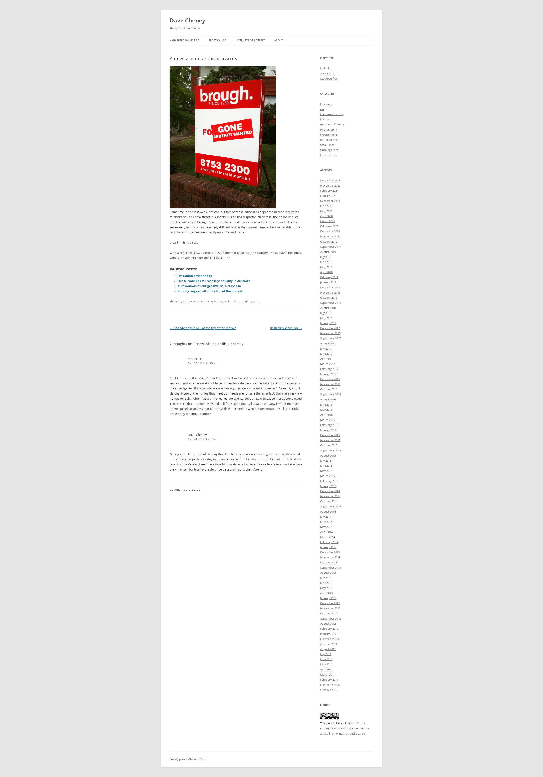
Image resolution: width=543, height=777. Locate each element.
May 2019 (326, 267)
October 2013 (328, 562)
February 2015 (329, 481)
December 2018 (330, 287)
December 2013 (330, 552)
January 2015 (328, 486)
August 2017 (328, 343)
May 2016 (326, 410)
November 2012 (330, 608)
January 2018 (328, 323)
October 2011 (328, 644)
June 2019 (326, 262)
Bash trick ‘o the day (286, 328)
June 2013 (326, 583)
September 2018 (330, 303)
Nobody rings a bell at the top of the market (209, 291)
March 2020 (327, 221)
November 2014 (330, 496)
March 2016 (327, 420)
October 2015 (328, 445)
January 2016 (328, 430)
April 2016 (326, 415)
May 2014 (326, 527)
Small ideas (327, 145)
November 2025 (330, 185)
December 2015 (330, 435)
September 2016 (330, 394)
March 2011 (327, 674)
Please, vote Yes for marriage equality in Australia (213, 281)
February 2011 (329, 679)
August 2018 (328, 308)
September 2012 (330, 618)
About (278, 40)
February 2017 (329, 369)
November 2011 (330, 639)
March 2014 (327, 537)
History (325, 119)
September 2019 (330, 247)
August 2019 (328, 252)
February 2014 (329, 542)
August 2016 (328, 399)
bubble (232, 301)
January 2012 (328, 634)
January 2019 (328, 282)
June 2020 (326, 206)
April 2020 (326, 216)
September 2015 (330, 450)
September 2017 (330, 338)
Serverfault (327, 73)
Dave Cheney (187, 20)
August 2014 (328, 511)
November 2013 (330, 557)
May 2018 (326, 318)
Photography (328, 129)
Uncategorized (329, 150)
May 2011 (326, 664)
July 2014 (325, 516)
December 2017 (330, 328)
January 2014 (328, 547)
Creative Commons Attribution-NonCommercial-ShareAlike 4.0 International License (345, 728)
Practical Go (217, 40)
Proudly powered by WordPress (188, 759)
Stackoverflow (329, 78)
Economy (207, 301)
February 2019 (329, 277)
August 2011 (328, 649)
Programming (329, 134)
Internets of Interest (250, 40)
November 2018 (330, 292)
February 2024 (329, 190)
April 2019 (326, 272)
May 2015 (326, 471)
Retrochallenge (329, 140)
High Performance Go (184, 40)
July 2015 (325, 460)
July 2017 (325, 348)
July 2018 (325, 313)
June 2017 (326, 353)
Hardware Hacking (332, 114)
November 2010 (330, 685)
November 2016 (330, 384)
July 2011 (325, 654)
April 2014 (326, 532)
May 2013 (326, 588)
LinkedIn (325, 68)
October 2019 (328, 241)
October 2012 (328, 613)
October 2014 (328, 501)
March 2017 (327, 364)
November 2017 (330, 333)
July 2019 (325, 257)
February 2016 (329, 425)
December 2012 (330, 603)
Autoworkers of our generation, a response (209, 286)
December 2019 (330, 231)
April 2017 (326, 359)
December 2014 (330, 491)
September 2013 (330, 567)
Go (322, 109)
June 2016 (326, 404)
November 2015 (330, 440)
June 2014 (326, 522)
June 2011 (326, 659)
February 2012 (329, 629)
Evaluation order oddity (194, 276)
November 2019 (330, 236)
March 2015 (327, 476)
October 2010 (328, 690)
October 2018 (328, 297)
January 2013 (328, 598)
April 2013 (326, 593)
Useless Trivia (328, 155)
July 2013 (325, 578)
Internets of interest (333, 124)
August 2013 (328, 573)
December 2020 (330, 201)
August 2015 (328, 455)
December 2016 (330, 379)
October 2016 (328, 389)
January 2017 (328, 374)
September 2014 (330, 506)
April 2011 (326, 669)
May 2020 (326, 211)
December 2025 (330, 180)
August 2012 (328, 623)
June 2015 (326, 466)
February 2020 (329, 226)
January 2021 (328, 196)
